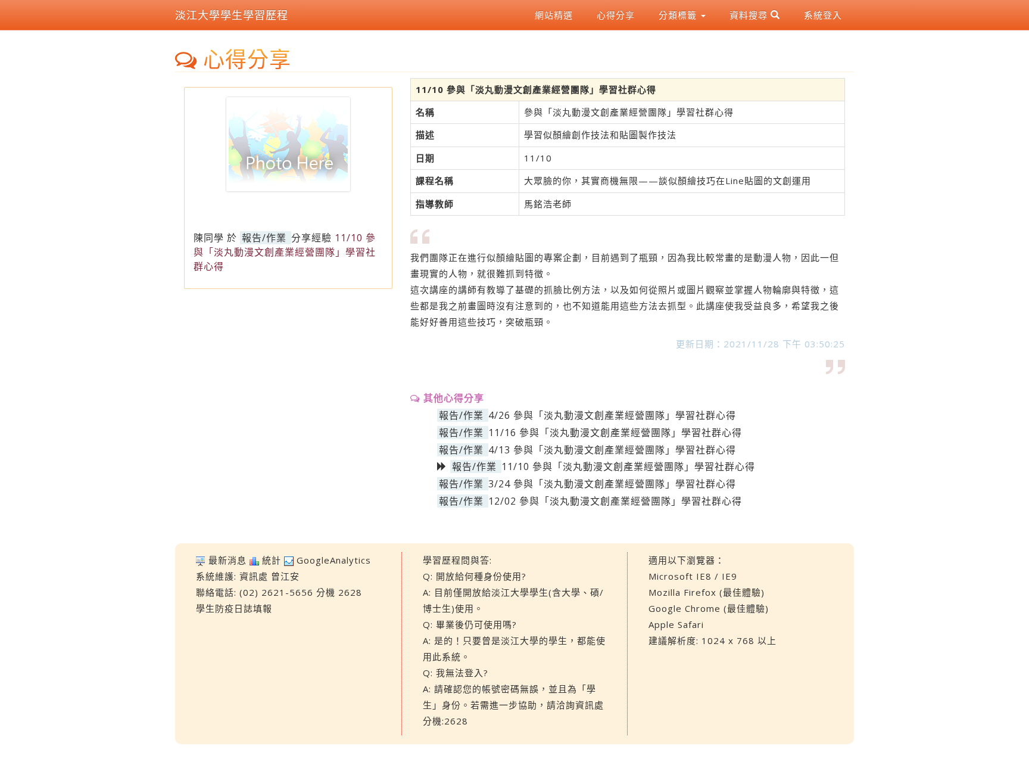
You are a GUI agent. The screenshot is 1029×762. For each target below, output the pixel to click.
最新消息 (227, 560)
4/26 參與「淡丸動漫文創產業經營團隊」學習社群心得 (612, 415)
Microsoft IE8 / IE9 (692, 576)
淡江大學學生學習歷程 (231, 15)
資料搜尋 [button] (750, 15)
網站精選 (554, 15)
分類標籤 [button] (679, 15)
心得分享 (616, 15)
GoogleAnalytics (334, 560)
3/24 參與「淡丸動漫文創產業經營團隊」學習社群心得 (612, 483)
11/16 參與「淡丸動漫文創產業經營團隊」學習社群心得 (615, 432)
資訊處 (253, 576)
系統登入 (823, 15)
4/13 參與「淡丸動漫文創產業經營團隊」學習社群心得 (612, 449)
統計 (271, 560)
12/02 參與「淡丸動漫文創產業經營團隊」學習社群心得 (615, 501)
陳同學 (209, 237)
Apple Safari (676, 624)
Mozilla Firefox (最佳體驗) (706, 592)
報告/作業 (264, 237)
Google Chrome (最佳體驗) (708, 608)
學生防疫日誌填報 (234, 608)
